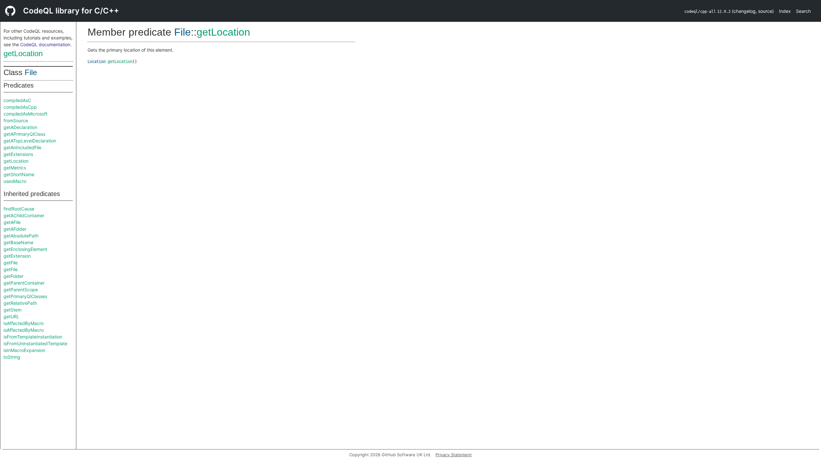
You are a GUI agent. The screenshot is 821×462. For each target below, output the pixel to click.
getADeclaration (20, 127)
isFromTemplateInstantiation (33, 336)
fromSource (16, 120)
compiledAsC (17, 100)
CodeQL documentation (45, 44)
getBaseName (18, 242)
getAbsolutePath (21, 235)
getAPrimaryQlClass (24, 134)
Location (97, 61)
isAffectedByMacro (24, 323)
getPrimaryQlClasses (25, 296)
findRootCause (19, 208)
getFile (11, 262)
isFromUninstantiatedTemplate (35, 343)
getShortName (19, 174)
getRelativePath (20, 303)
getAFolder (15, 229)
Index (785, 11)
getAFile (12, 222)
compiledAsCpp (20, 107)
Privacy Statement (454, 454)
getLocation (23, 53)
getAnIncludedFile (22, 147)
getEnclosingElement (25, 249)
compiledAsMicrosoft (25, 113)
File (31, 72)
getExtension (17, 256)
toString (12, 357)
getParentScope (21, 289)
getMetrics (15, 167)
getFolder (13, 276)
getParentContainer (24, 283)
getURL (11, 316)
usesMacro (15, 181)
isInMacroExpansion (24, 350)
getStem (12, 309)
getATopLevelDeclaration (30, 140)
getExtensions (18, 154)
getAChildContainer (24, 215)
